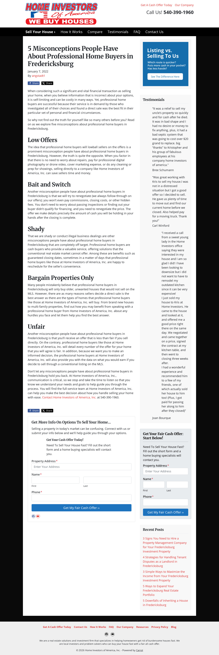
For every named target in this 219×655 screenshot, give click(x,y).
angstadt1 (38, 76)
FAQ (137, 31)
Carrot (139, 650)
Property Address (45, 461)
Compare (95, 31)
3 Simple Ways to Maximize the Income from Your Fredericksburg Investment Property (165, 576)
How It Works (71, 31)
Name (37, 474)
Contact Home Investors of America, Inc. (69, 397)
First (34, 485)
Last (85, 485)
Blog (173, 626)
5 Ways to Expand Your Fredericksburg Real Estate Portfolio (160, 590)
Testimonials (118, 31)
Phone (37, 492)
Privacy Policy (159, 626)
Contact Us (154, 31)
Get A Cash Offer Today (156, 5)
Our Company (184, 5)
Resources (142, 626)
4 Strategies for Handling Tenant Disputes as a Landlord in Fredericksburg (164, 561)
